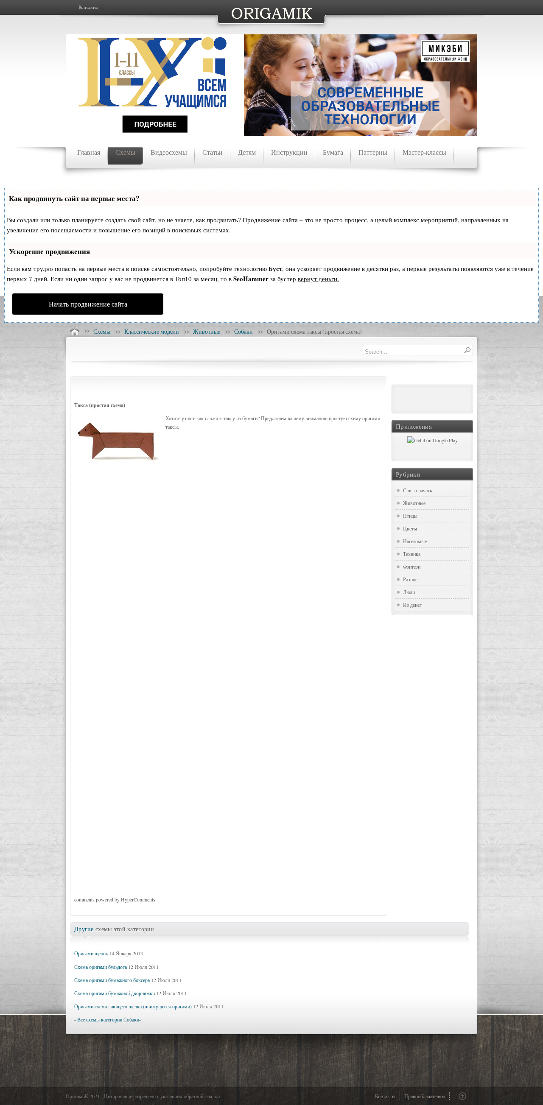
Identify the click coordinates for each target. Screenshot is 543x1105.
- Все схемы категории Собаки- (107, 1019)
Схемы (101, 331)
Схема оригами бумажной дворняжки (114, 993)
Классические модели (151, 331)
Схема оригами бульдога (100, 966)
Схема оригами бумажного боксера (112, 980)
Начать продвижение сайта (88, 303)
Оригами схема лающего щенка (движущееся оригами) (133, 1006)
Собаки (243, 331)
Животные (206, 331)
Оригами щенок (91, 953)
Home (74, 331)
